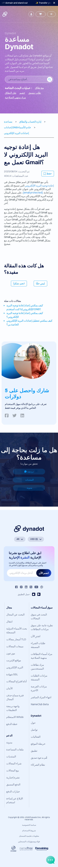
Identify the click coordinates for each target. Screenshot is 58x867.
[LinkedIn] (26, 587)
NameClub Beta (40, 704)
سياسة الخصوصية (29, 825)
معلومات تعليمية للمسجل (29, 836)
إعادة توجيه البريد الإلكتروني (39, 185)
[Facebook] (16, 587)
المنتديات (29, 479)
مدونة (29, 487)
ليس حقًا (40, 283)
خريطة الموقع (38, 743)
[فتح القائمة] (51, 14)
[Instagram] (21, 587)
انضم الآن (44, 573)
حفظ (49, 173)
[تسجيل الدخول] (31, 14)
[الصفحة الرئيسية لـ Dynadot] (5, 14)
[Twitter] (31, 587)
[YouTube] (36, 587)
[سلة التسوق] (41, 14)
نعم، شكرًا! (19, 283)
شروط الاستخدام (29, 830)
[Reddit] (41, 587)
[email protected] (33, 192)
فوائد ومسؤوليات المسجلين (29, 841)
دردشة (30, 471)
